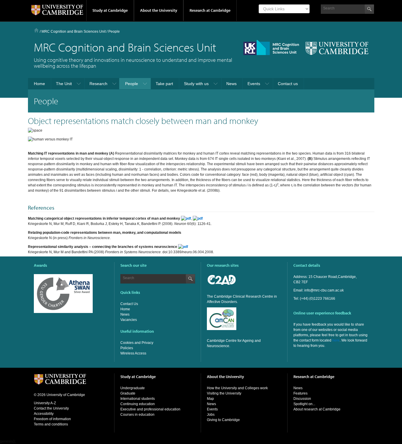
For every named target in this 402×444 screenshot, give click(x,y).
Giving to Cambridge (223, 420)
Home (36, 30)
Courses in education (137, 414)
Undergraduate (132, 388)
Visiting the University (224, 393)
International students (137, 399)
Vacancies (128, 320)
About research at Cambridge (316, 409)
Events (212, 409)
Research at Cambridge (210, 10)
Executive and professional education (150, 409)
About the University (158, 10)
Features (300, 393)
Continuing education (137, 404)
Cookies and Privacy (136, 343)
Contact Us (129, 304)
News (124, 314)
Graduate (127, 393)
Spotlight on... (304, 404)
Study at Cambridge (110, 10)
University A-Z (45, 403)
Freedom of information (52, 419)
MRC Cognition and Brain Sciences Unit (73, 31)
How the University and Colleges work (237, 388)
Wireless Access (133, 353)
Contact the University (51, 408)
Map (210, 399)
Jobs (211, 414)
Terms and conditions (51, 424)
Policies (126, 348)
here (336, 340)
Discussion (302, 399)
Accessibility (44, 414)
